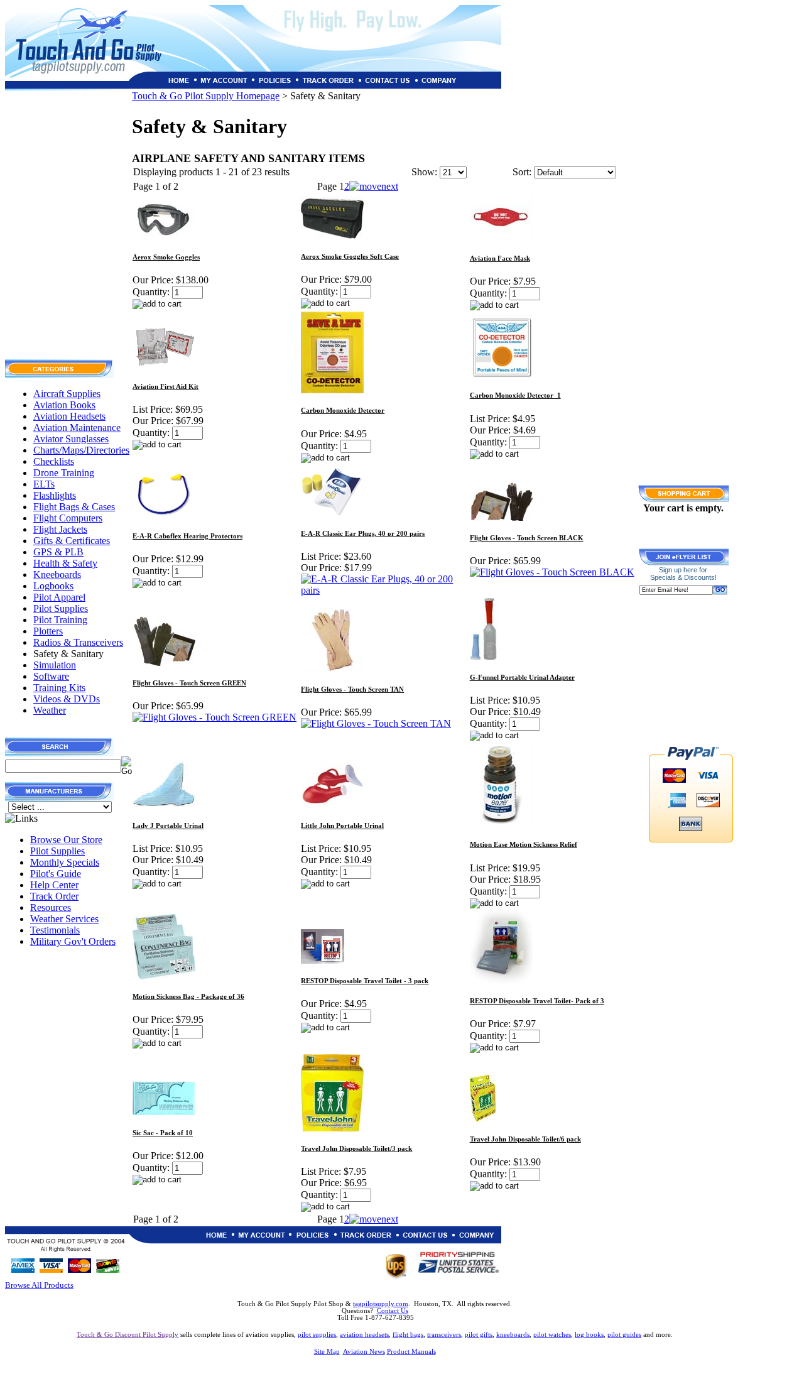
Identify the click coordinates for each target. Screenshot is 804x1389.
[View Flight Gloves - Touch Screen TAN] (376, 723)
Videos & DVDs (66, 699)
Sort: (522, 171)
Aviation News (364, 1351)
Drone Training (63, 472)
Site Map (327, 1351)
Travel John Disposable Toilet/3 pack (356, 1148)
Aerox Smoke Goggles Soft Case (350, 256)
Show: (424, 171)
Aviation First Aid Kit (165, 386)
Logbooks (53, 585)
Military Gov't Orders (73, 941)
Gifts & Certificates (71, 540)
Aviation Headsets (69, 416)
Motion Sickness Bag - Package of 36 (188, 996)
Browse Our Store (66, 839)
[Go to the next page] (373, 186)
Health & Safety (65, 563)
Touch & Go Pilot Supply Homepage (206, 95)
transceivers (444, 1334)
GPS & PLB (58, 552)
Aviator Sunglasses (71, 438)
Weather (49, 710)
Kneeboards (57, 574)
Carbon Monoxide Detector (342, 410)
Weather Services (64, 918)
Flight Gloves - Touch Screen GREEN (189, 683)
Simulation (54, 665)
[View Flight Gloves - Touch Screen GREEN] (214, 717)
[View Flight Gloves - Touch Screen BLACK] (552, 572)
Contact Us (392, 1310)
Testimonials (55, 930)
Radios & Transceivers (78, 642)
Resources (50, 907)
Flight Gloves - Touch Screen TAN (352, 689)
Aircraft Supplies (66, 393)
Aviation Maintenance (77, 427)
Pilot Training (60, 619)
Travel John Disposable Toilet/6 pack (525, 1139)
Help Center (54, 885)
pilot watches (552, 1334)
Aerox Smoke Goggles (166, 257)
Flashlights (54, 495)
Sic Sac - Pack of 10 (163, 1133)
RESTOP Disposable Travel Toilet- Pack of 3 (537, 1001)
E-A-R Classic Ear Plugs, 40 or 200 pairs (363, 533)
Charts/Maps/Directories (81, 450)
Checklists (53, 461)
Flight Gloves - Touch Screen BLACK (527, 538)
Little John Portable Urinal (342, 825)
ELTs (44, 484)
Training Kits (59, 687)
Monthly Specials (64, 862)
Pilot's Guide (55, 873)
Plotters (48, 631)
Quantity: (151, 291)
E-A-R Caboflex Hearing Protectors (187, 536)
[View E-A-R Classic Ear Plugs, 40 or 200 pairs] (384, 590)
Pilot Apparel (59, 597)
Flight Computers (67, 518)
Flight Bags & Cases (74, 506)
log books (589, 1334)
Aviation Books (64, 405)
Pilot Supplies (60, 608)
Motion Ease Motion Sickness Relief (523, 844)
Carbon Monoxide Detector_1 (515, 395)
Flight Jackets (60, 529)
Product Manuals (411, 1351)
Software (51, 676)
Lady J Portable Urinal (168, 825)
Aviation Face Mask (500, 258)
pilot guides (624, 1334)
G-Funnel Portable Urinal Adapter (522, 677)
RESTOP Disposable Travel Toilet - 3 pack (364, 981)
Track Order (54, 896)
